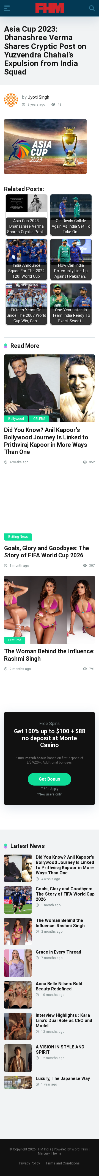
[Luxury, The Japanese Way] (18, 1087)
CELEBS (39, 419)
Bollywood (16, 419)
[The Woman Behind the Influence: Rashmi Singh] (49, 610)
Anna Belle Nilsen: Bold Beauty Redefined (59, 986)
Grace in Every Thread (58, 952)
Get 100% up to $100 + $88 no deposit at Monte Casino (49, 738)
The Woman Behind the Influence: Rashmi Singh (60, 923)
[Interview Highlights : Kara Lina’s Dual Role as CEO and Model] (18, 1038)
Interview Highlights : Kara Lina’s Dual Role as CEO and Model (64, 1020)
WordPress (80, 1149)
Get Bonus (49, 779)
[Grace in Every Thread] (18, 975)
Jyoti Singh (38, 97)
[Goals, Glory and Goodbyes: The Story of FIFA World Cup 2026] (49, 506)
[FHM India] (49, 7)
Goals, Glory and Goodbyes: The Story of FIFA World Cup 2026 (46, 552)
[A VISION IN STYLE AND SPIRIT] (18, 1070)
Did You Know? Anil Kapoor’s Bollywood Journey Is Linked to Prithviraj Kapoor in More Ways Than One (46, 440)
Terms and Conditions (62, 1163)
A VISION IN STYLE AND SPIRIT (60, 1049)
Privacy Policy (29, 1163)
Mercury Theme (49, 1153)
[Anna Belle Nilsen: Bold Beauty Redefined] (18, 1007)
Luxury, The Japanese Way (63, 1078)
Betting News (18, 537)
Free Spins (49, 723)
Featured (14, 640)
